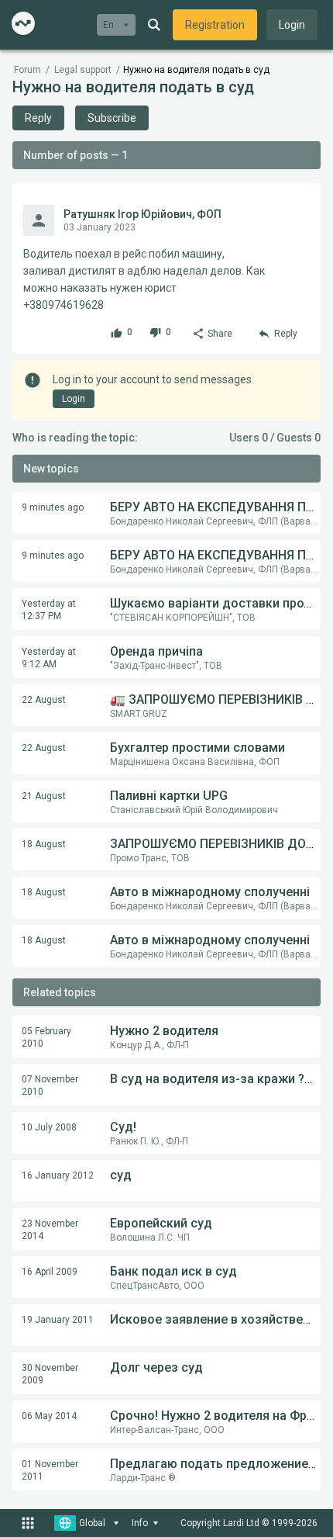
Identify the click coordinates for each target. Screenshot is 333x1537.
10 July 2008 (49, 1127)
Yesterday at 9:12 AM (49, 658)
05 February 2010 (46, 1037)
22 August (44, 699)
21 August (44, 796)
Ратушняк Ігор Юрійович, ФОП (142, 214)
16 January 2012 (58, 1175)
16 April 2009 (49, 1271)
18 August (44, 844)
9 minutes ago (53, 507)
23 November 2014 (50, 1229)
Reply (38, 118)
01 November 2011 (50, 1470)
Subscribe (112, 118)
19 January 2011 (58, 1319)
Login (292, 25)
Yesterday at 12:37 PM (49, 609)
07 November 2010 (50, 1085)
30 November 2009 (50, 1374)
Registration (215, 25)
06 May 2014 (49, 1416)
